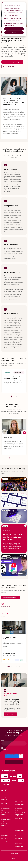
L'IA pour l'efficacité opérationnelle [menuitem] (5, 802)
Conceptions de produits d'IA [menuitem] (5, 798)
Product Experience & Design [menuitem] (6, 820)
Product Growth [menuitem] (19, 818)
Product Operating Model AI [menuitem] (5, 809)
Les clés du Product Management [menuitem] (19, 805)
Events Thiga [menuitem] (4, 841)
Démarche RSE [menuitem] (18, 841)
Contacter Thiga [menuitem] (19, 846)
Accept (14, 28)
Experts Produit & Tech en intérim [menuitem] (6, 813)
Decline (14, 32)
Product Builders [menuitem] (5, 806)
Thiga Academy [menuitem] (18, 833)
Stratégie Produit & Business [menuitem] (5, 824)
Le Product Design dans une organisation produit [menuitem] (20, 814)
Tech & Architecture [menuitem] (6, 817)
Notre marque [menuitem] (18, 838)
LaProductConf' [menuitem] (5, 838)
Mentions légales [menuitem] (14, 853)
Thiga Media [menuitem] (18, 836)
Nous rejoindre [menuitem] (18, 843)
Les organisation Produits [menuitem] (19, 809)
